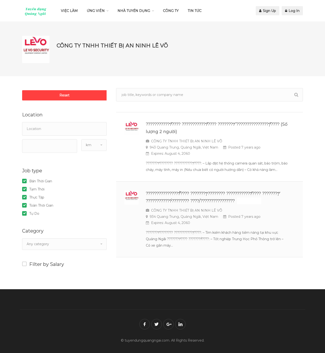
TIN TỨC (195, 11)
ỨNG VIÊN (96, 11)
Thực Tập (36, 197)
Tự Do (34, 213)
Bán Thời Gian (40, 181)
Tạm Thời (36, 189)
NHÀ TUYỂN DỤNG (134, 11)
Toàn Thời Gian (41, 205)
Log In (294, 11)
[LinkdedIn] (180, 324)
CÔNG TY (171, 11)
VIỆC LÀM (69, 11)
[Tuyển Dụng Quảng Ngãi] (35, 11)
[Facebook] (144, 324)
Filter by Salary (46, 264)
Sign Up (269, 11)
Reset (64, 95)
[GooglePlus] (168, 324)
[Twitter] (156, 324)
